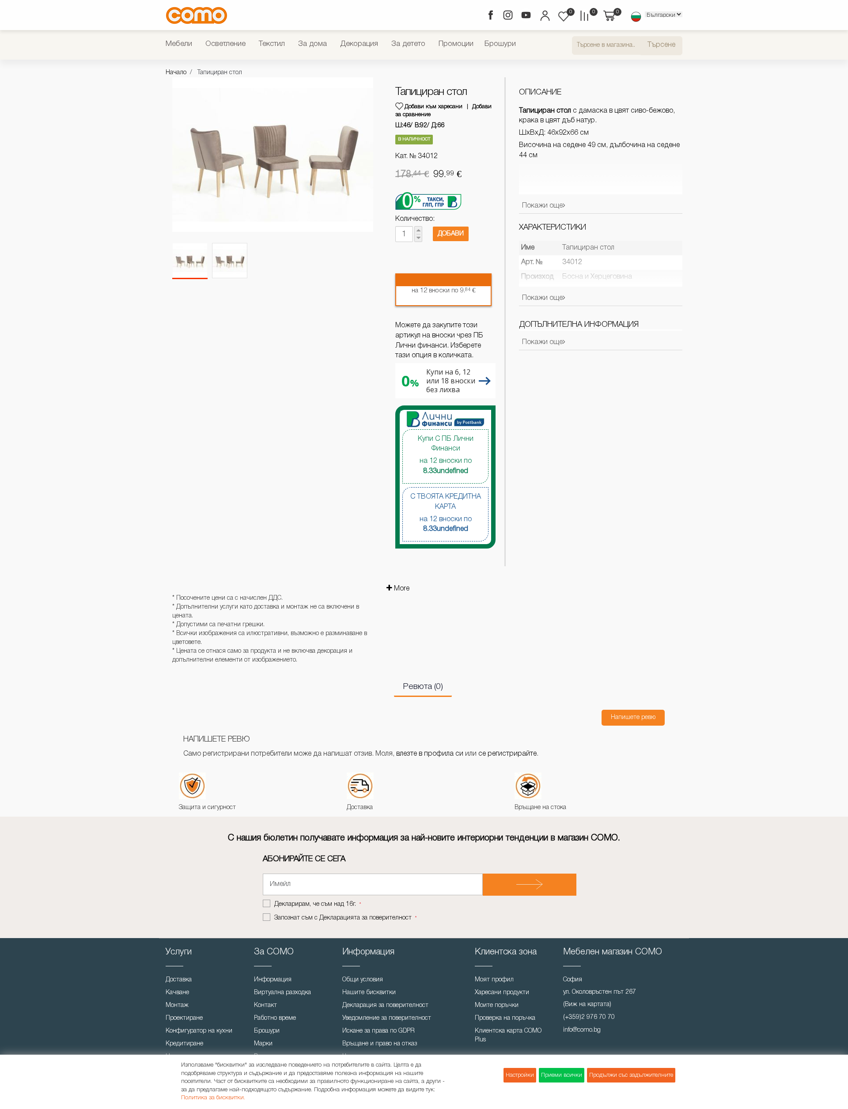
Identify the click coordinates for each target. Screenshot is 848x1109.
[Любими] (563, 16)
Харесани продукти (502, 992)
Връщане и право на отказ (379, 1044)
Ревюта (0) (423, 687)
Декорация (359, 44)
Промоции (456, 44)
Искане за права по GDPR (378, 1031)
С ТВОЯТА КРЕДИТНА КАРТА (445, 513)
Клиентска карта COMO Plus (508, 1035)
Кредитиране (184, 1044)
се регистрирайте (507, 754)
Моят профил (494, 980)
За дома (312, 44)
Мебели (179, 44)
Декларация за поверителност (385, 1005)
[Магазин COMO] (196, 15)
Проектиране (184, 1018)
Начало (176, 73)
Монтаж (177, 1005)
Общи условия (362, 980)
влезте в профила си (429, 754)
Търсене (661, 45)
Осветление (225, 44)
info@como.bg (582, 1030)
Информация (273, 980)
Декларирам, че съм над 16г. (316, 904)
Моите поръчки (497, 1005)
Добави (451, 234)
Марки (263, 1044)
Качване (177, 992)
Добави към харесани (433, 106)
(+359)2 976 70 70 (589, 1017)
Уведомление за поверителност (386, 1018)
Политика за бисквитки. (213, 1097)
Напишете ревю (633, 717)
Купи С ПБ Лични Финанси (445, 455)
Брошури (500, 44)
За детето (408, 44)
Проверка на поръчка (505, 1018)
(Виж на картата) (587, 1004)
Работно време (275, 1018)
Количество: (415, 219)
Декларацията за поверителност (365, 918)
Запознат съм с (343, 918)
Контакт (265, 1005)
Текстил (272, 44)
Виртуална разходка (282, 992)
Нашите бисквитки (369, 992)
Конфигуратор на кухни (199, 1031)
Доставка (179, 980)
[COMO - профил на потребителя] (544, 17)
